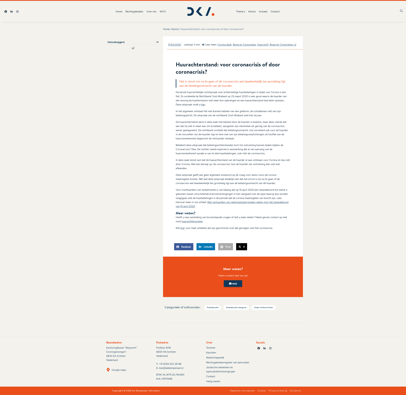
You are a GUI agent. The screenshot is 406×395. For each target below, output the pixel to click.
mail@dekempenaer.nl (171, 368)
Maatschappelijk (215, 357)
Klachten (211, 352)
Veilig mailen (213, 381)
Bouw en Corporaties (244, 44)
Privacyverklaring (278, 390)
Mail (234, 283)
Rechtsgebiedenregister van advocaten (227, 362)
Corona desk (225, 44)
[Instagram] (17, 11)
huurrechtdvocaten (192, 221)
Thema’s (240, 11)
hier (203, 104)
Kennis (252, 11)
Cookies (262, 390)
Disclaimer (295, 390)
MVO (163, 11)
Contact (275, 11)
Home (119, 11)
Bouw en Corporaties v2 (283, 44)
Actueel (263, 11)
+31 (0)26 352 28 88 (170, 364)
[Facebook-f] (5, 11)
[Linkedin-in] (11, 11)
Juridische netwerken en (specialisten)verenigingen (220, 369)
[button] (157, 42)
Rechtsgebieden (134, 11)
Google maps (119, 370)
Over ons (151, 11)
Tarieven (210, 347)
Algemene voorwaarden (242, 390)
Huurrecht (262, 44)
